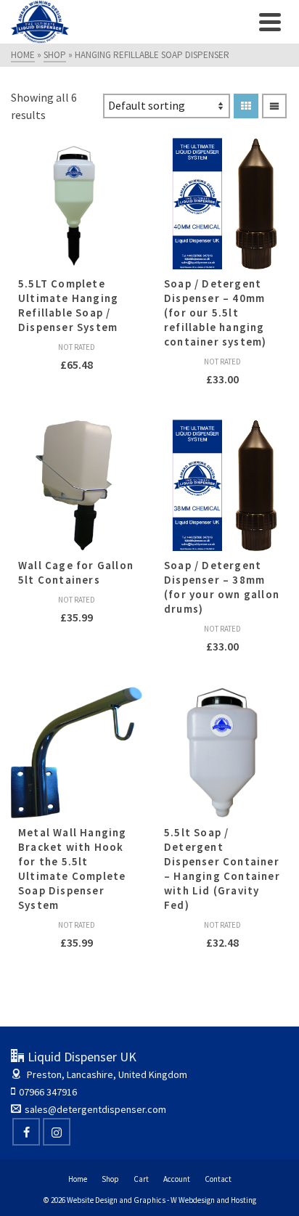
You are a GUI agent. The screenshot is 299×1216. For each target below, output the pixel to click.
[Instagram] (56, 1132)
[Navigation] (270, 22)
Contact (218, 1179)
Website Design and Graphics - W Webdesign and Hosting (161, 1200)
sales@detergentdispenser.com (95, 1109)
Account (176, 1179)
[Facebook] (26, 1132)
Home (77, 1179)
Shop (110, 1179)
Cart (141, 1179)
